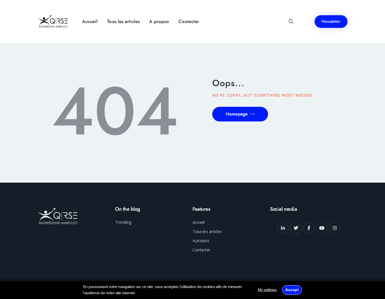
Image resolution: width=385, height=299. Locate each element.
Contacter (202, 250)
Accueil (199, 222)
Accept (292, 289)
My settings (267, 289)
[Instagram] (335, 228)
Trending (123, 222)
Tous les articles (207, 231)
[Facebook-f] (309, 228)
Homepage (237, 114)
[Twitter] (296, 228)
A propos (201, 240)
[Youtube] (322, 228)
